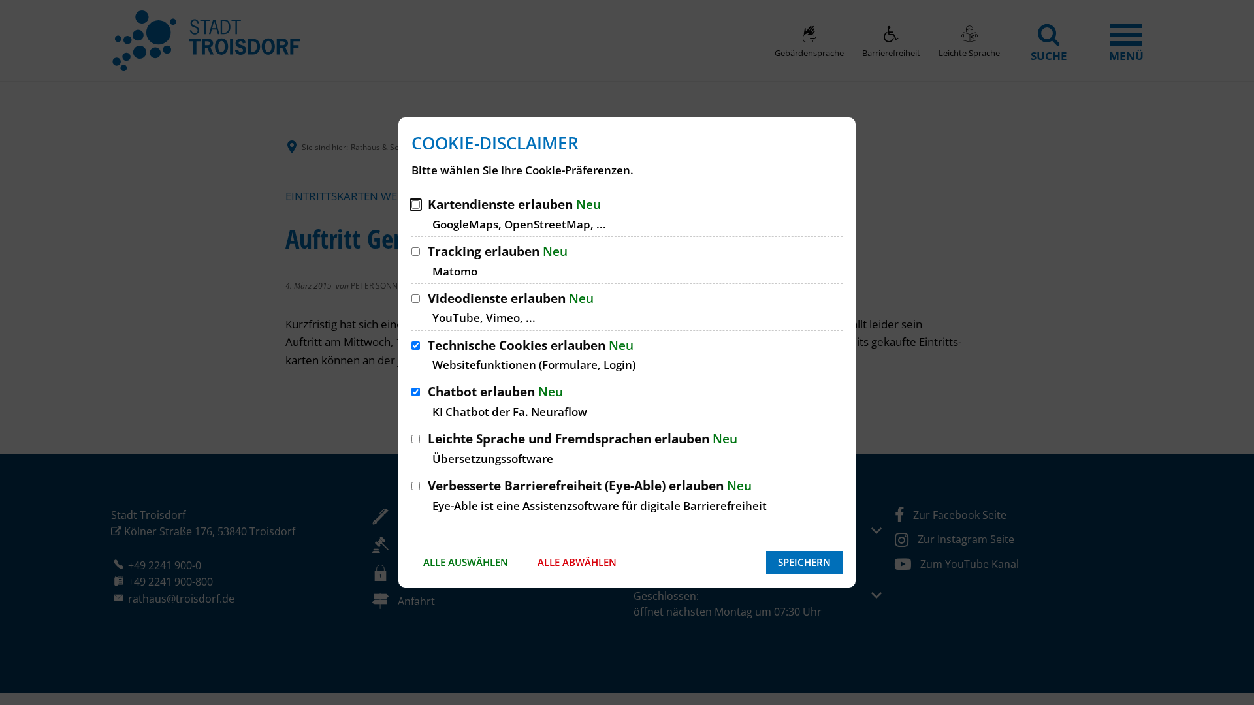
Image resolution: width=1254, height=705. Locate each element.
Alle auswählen (465, 562)
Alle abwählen (577, 562)
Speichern (804, 562)
